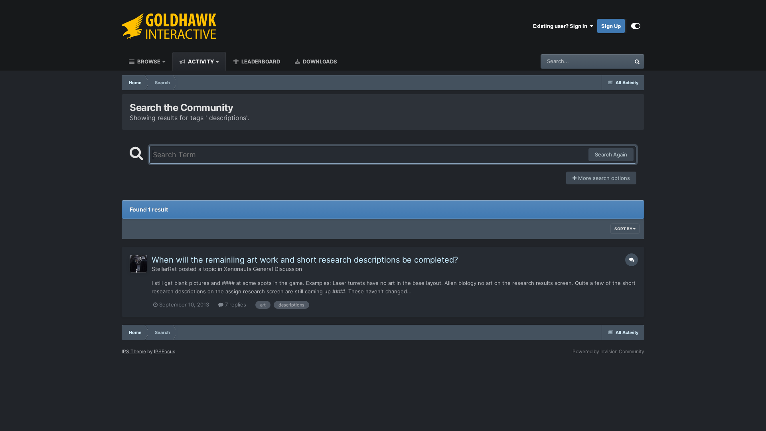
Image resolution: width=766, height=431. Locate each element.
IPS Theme (134, 351)
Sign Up (611, 26)
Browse (148, 61)
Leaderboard (260, 61)
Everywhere (605, 61)
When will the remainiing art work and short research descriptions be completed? (305, 260)
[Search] (637, 61)
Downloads (319, 61)
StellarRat (164, 268)
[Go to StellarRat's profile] (138, 264)
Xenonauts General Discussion (263, 268)
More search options (603, 178)
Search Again (611, 154)
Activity (200, 61)
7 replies (234, 304)
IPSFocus (164, 351)
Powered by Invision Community (608, 351)
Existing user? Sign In (561, 26)
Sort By (623, 228)
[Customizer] (635, 26)
